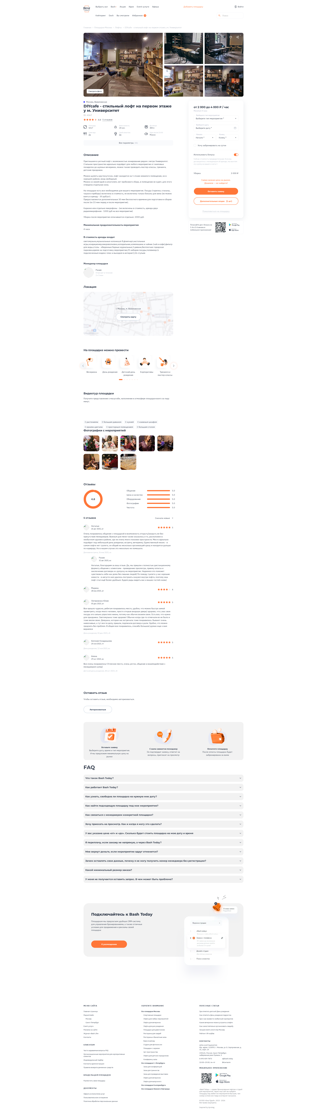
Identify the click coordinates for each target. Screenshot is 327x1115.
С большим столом (146, 427)
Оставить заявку (216, 191)
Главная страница (91, 1011)
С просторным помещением (119, 427)
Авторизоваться (98, 709)
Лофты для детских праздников (155, 1056)
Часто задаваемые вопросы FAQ (96, 1051)
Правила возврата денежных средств (98, 1067)
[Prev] (83, 366)
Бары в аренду (149, 1041)
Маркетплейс (89, 1015)
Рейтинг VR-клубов (206, 1034)
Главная (87, 27)
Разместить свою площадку (94, 1081)
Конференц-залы (150, 1059)
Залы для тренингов (151, 1070)
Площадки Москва (103, 27)
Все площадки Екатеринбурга (153, 1085)
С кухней (129, 422)
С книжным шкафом (147, 422)
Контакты (87, 1037)
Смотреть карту (128, 317)
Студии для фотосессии (152, 1045)
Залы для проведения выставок (155, 1074)
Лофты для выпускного (152, 1082)
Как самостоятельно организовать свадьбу (216, 1026)
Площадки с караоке (151, 1048)
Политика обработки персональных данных (101, 1101)
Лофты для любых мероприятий (155, 1019)
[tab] (120, 379)
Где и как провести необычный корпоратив (216, 1019)
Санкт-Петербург (92, 1023)
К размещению (109, 944)
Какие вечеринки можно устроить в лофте (216, 1023)
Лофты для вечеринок (152, 1023)
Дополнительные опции (216, 201)
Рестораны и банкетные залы (154, 1037)
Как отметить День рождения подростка (215, 1015)
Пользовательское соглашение (96, 1098)
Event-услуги (89, 1026)
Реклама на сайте (90, 1030)
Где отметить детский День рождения (214, 1011)
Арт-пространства (150, 1052)
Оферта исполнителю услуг (94, 1094)
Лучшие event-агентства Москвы (212, 1030)
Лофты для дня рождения (153, 1026)
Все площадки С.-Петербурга (153, 1063)
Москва (88, 1019)
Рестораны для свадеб (152, 1034)
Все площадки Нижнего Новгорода (155, 1089)
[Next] (174, 366)
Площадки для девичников (154, 1030)
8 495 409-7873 (205, 1059)
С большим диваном (111, 422)
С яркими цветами (94, 427)
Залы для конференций (152, 1067)
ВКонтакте (226, 1062)
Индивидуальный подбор (93, 1060)
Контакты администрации (94, 1064)
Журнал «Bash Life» (91, 1034)
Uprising (211, 1107)
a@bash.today (227, 1059)
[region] (128, 366)
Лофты (118, 27)
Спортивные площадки (152, 1015)
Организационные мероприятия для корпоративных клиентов (104, 1055)
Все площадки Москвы (150, 1011)
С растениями (91, 422)
